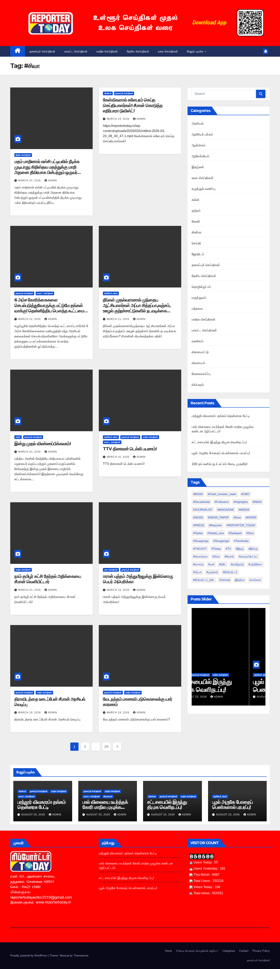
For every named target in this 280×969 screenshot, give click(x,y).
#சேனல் (229, 556)
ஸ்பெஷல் (198, 384)
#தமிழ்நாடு (237, 564)
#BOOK (198, 494)
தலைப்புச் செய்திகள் (42, 51)
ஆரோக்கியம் (200, 156)
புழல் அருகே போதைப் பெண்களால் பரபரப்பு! (221, 453)
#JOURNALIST (203, 509)
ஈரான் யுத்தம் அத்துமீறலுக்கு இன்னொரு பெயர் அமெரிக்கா (138, 579)
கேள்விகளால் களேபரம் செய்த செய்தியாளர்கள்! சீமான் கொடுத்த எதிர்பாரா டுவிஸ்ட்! (133, 105)
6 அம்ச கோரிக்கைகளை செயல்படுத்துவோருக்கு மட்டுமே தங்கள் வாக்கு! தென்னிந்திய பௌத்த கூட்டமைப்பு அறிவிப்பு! (51, 308)
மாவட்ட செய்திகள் (75, 51)
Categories (228, 950)
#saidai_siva (215, 533)
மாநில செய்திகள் (107, 51)
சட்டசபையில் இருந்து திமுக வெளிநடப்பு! (219, 442)
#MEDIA (244, 509)
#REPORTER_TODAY (241, 525)
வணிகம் (197, 341)
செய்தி (196, 243)
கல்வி (18, 437)
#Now (237, 517)
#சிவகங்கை (200, 556)
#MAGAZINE (225, 509)
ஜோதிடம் (198, 254)
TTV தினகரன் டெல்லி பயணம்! (130, 449)
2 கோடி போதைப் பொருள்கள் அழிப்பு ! (197, 950)
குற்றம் (196, 210)
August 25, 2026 (211, 696)
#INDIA (257, 501)
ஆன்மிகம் (198, 145)
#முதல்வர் (212, 572)
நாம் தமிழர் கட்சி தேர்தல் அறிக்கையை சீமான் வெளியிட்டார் (47, 579)
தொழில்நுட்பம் (201, 287)
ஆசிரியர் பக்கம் (111, 293)
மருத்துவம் (199, 297)
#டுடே (222, 564)
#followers (222, 501)
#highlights (240, 501)
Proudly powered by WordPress (29, 955)
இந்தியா (240, 580)
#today (216, 548)
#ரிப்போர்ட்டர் (230, 572)
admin (52, 180)
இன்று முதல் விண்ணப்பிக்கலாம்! (42, 443)
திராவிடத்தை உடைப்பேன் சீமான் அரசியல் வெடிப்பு (49, 701)
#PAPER (251, 517)
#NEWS (198, 517)
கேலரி (196, 221)
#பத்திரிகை (255, 564)
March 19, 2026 (118, 590)
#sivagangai (221, 541)
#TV (228, 548)
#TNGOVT (200, 548)
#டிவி (211, 564)
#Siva (250, 533)
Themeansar (81, 955)
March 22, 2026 (30, 319)
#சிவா (216, 556)
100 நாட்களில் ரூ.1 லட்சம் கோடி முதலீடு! (219, 464)
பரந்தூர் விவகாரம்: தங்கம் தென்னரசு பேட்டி (221, 416)
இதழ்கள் (198, 167)
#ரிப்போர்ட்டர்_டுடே (204, 580)
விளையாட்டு (200, 352)
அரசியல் (108, 93)
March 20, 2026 (30, 451)
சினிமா (197, 232)
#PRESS (198, 525)
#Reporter (215, 525)
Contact (243, 950)
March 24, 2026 (30, 180)
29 (106, 747)
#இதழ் (240, 548)
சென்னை (255, 580)
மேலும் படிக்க (196, 51)
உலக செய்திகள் (168, 51)
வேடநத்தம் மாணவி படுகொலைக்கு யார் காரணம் (137, 701)
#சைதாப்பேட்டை (248, 556)
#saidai (198, 533)
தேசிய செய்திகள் (138, 51)
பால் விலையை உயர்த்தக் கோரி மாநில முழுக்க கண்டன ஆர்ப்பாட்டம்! (105, 807)
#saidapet (235, 533)
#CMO (245, 494)
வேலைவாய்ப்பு (201, 374)
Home (168, 950)
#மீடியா (197, 572)
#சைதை (198, 564)
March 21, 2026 (118, 319)
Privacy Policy (261, 950)
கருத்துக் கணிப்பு (203, 189)
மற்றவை (197, 308)
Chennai (224, 580)
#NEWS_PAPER (218, 517)
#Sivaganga (200, 541)
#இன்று (253, 548)
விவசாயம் (198, 363)
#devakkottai (201, 501)
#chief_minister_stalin (222, 494)
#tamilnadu (241, 541)
